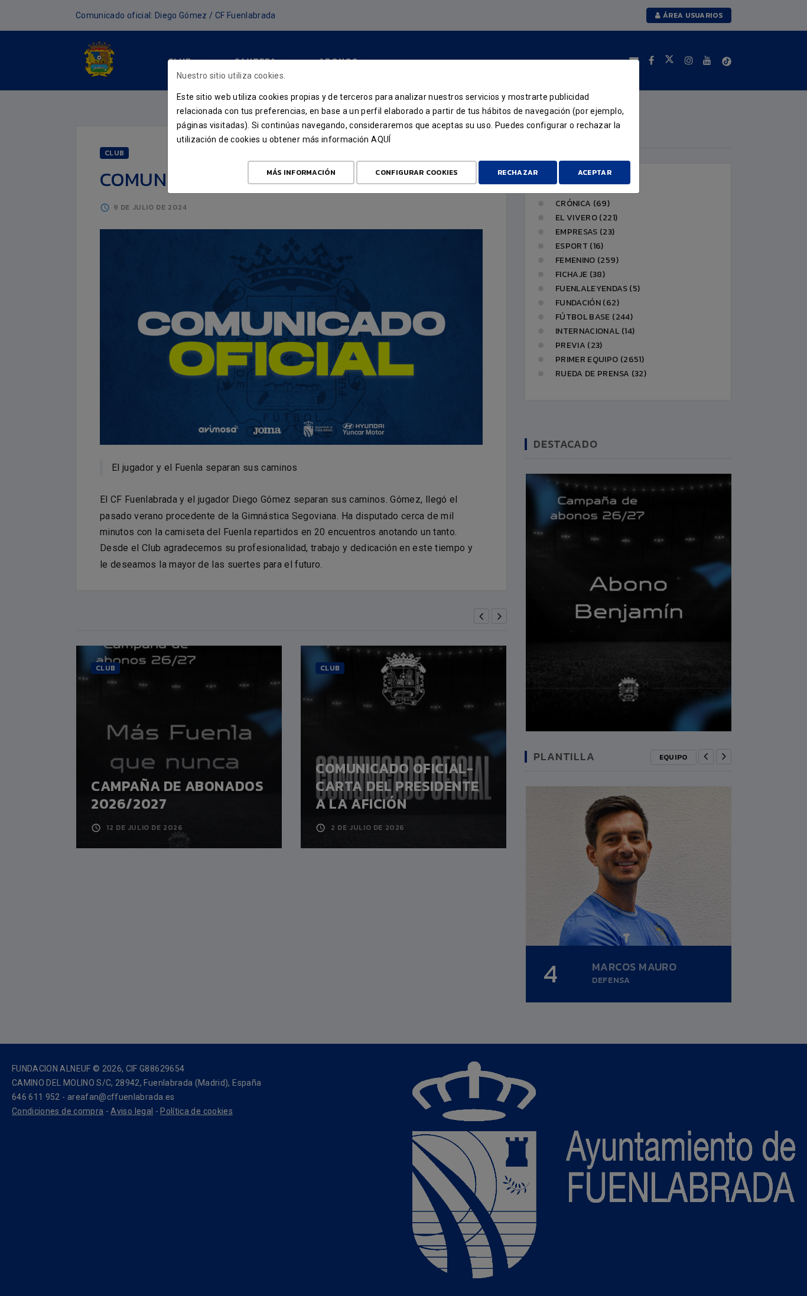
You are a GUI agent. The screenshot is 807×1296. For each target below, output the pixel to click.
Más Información (301, 172)
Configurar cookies (416, 172)
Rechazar (517, 172)
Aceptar (594, 172)
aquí (381, 139)
